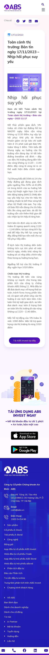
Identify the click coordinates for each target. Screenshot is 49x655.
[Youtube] (46, 650)
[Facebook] (25, 650)
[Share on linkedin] (30, 21)
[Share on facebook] (18, 21)
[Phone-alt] (14, 650)
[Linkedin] (35, 650)
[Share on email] (36, 21)
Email (13, 506)
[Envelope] (3, 650)
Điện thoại (16, 515)
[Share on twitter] (24, 21)
